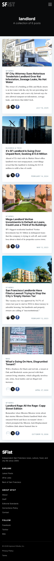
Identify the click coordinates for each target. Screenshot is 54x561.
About (4, 495)
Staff (4, 499)
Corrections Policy (10, 508)
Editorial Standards (10, 503)
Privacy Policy (7, 551)
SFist (7, 452)
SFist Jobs (6, 478)
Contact (5, 512)
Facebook (6, 525)
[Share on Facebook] (17, 107)
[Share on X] (12, 107)
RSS (4, 534)
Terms (4, 555)
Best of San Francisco (11, 482)
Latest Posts (7, 473)
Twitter (5, 529)
